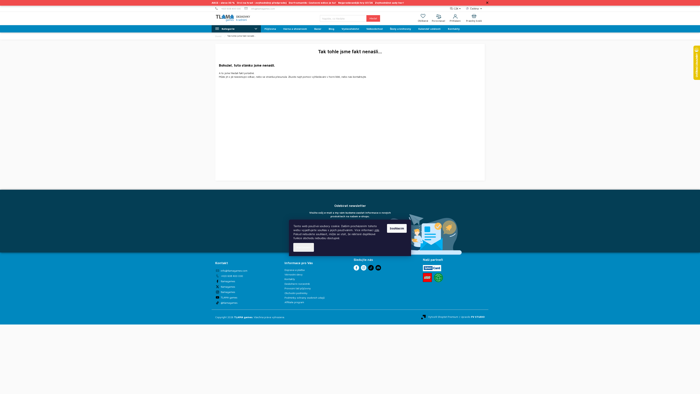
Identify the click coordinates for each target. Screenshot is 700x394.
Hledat (373, 18)
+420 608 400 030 (232, 275)
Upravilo (473, 316)
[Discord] (378, 268)
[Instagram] (363, 268)
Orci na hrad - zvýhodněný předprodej (262, 2)
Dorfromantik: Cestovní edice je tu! (312, 2)
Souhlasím (397, 228)
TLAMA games (229, 297)
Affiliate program (294, 302)
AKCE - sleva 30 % (223, 2)
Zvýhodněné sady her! (389, 2)
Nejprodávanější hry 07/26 (355, 2)
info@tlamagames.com (234, 270)
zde (376, 230)
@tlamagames (229, 302)
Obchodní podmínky (296, 293)
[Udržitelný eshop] (438, 277)
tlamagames (228, 281)
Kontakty (290, 279)
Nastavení (303, 247)
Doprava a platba (295, 269)
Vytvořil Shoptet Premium (443, 316)
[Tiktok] (371, 268)
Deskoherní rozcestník (297, 283)
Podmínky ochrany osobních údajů (305, 297)
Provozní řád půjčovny (298, 288)
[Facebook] (356, 268)
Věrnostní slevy (294, 274)
